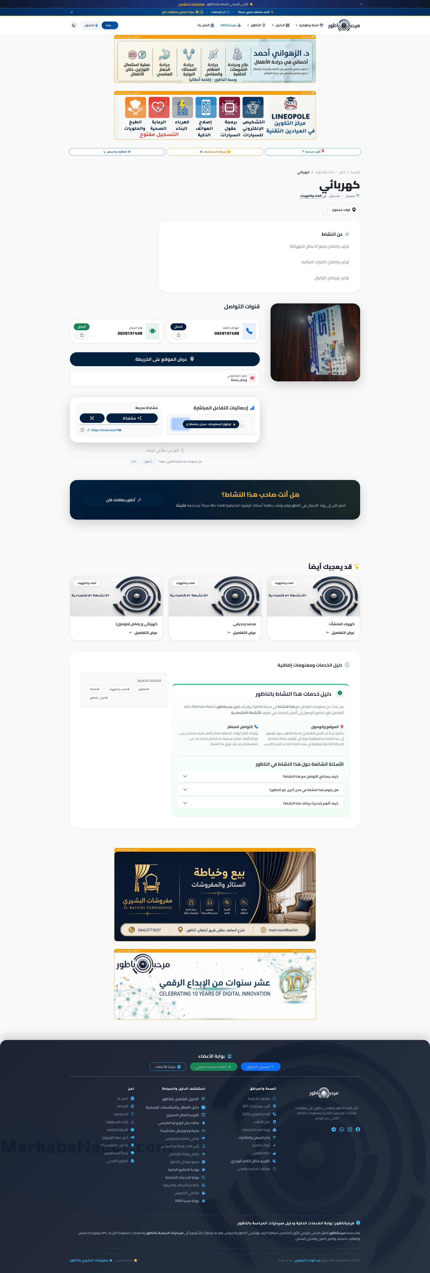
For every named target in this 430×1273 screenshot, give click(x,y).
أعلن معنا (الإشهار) (115, 1137)
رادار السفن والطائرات (254, 1137)
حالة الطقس (261, 1153)
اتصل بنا (203, 25)
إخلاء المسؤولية (117, 1122)
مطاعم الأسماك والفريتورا (181, 1185)
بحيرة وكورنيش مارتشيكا (179, 1130)
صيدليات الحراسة (259, 1098)
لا (133, 461)
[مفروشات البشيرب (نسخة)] (215, 896)
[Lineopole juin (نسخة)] (215, 117)
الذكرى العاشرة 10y (114, 1145)
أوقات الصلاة (261, 1145)
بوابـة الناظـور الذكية (183, 1169)
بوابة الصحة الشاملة (256, 1130)
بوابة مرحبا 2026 (187, 1201)
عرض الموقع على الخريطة (161, 359)
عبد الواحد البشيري (307, 1260)
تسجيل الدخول (259, 1066)
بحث (108, 25)
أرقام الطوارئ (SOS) (256, 1114)
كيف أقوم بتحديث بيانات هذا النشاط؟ (310, 803)
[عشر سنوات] (215, 986)
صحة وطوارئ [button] (308, 25)
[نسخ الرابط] (82, 430)
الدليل (342, 172)
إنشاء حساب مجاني (211, 1066)
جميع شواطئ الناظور (184, 1162)
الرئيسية (355, 172)
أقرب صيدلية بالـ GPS (256, 1106)
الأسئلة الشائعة (117, 1130)
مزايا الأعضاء (165, 1066)
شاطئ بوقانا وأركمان (184, 1154)
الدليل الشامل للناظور (180, 1099)
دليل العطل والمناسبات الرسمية (172, 1107)
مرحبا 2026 (228, 25)
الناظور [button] (256, 25)
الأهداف (122, 1106)
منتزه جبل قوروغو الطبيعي (178, 1123)
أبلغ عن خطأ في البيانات (162, 450)
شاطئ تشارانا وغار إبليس (182, 1138)
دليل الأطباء (262, 1122)
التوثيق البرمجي (117, 1161)
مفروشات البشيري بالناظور (89, 1260)
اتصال (178, 327)
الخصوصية (121, 1114)
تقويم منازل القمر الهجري (250, 1161)
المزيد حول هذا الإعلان (127, 37)
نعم (147, 461)
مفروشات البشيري (191, 4)
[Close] (361, 4)
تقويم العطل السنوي (182, 1115)
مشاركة (129, 418)
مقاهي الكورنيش (186, 1193)
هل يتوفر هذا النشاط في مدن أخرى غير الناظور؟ (303, 790)
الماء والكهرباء (324, 172)
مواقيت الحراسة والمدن (253, 1168)
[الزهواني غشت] (215, 61)
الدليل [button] (280, 25)
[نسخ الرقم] (178, 335)
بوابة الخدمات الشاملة (182, 1177)
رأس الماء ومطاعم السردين (180, 1146)
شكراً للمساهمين (116, 1153)
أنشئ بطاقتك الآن (121, 500)
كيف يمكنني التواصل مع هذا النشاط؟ (310, 776)
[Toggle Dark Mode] (74, 25)
